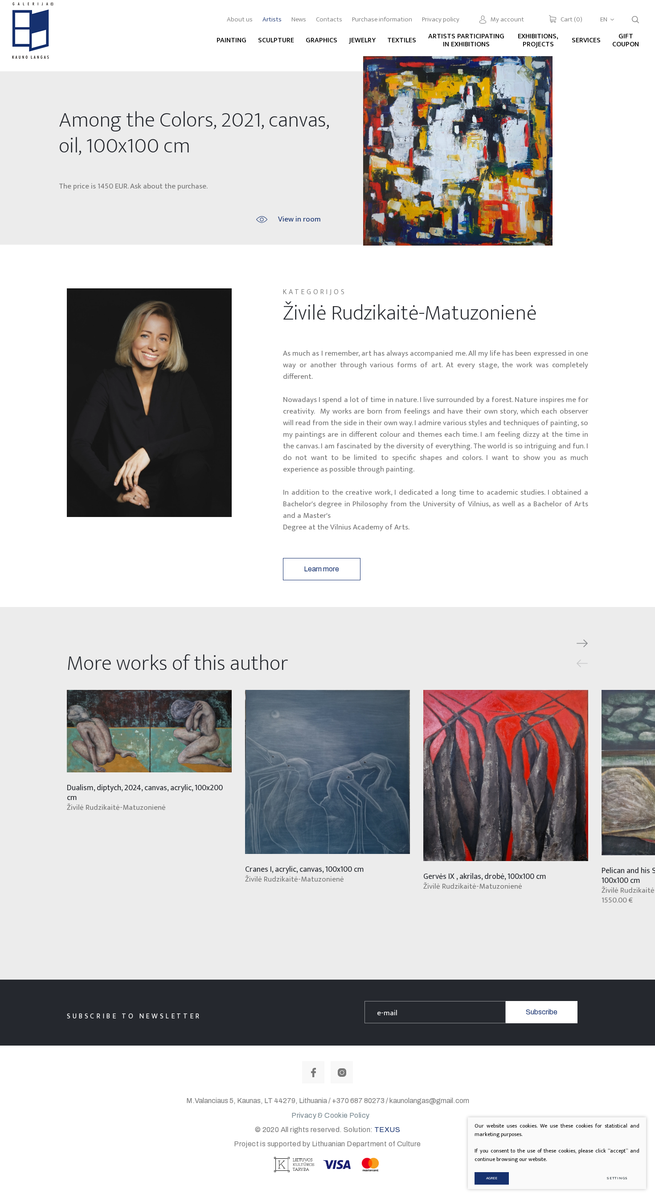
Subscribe (541, 1012)
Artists (272, 19)
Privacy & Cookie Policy (330, 1115)
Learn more (321, 569)
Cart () (571, 19)
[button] (582, 643)
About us (240, 19)
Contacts (329, 19)
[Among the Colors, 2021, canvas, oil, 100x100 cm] (458, 151)
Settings (617, 1178)
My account (507, 19)
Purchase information (382, 19)
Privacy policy (440, 19)
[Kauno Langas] (31, 35)
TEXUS (387, 1129)
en (603, 19)
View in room (299, 219)
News (298, 19)
